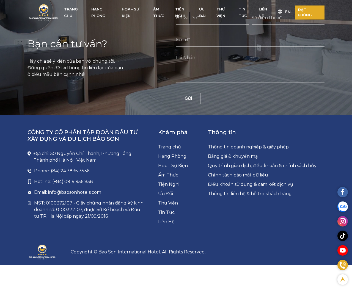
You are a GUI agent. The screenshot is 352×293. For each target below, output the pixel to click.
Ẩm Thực (168, 175)
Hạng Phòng (172, 156)
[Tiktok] (342, 236)
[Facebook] (342, 192)
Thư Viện (168, 203)
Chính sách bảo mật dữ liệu (238, 175)
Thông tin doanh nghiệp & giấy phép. (249, 147)
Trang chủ (169, 147)
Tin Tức (166, 212)
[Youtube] (342, 250)
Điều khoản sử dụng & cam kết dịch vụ (250, 184)
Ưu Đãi (165, 193)
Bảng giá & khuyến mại (233, 156)
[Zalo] (342, 206)
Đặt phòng (305, 12)
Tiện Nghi (168, 184)
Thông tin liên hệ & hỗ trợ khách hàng (250, 193)
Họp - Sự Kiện (173, 165)
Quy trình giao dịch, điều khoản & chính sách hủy (262, 165)
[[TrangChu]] (44, 12)
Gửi (188, 98)
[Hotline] (342, 265)
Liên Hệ (166, 221)
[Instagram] (342, 221)
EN (288, 11)
